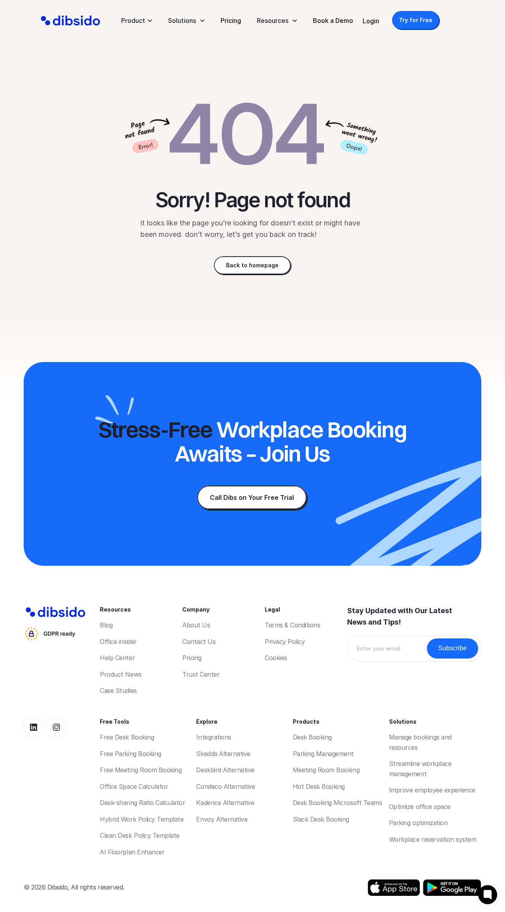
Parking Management (323, 754)
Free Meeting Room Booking (140, 770)
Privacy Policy (285, 642)
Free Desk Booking (127, 737)
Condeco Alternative (225, 786)
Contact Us (198, 642)
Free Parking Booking (130, 754)
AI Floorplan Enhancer (132, 852)
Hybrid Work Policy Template (141, 819)
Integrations (213, 737)
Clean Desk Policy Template (140, 835)
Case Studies (118, 690)
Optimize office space (420, 807)
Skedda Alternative (223, 754)
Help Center (117, 658)
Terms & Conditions (292, 625)
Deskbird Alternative (225, 770)
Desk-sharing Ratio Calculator (142, 803)
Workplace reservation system (433, 839)
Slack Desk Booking (321, 819)
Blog (106, 625)
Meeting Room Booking (326, 770)
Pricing (231, 20)
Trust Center (200, 674)
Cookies (276, 658)
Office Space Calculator (134, 786)
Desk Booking (312, 737)
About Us (196, 625)
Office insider (118, 642)
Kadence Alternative (225, 803)
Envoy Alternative (221, 819)
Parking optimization (418, 823)
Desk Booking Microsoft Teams (337, 803)
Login (371, 21)
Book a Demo (333, 20)
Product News (120, 674)
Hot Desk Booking (319, 786)
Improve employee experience (432, 790)
